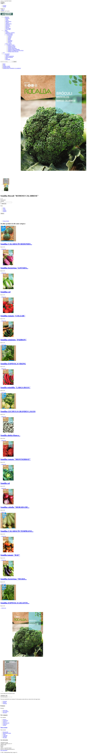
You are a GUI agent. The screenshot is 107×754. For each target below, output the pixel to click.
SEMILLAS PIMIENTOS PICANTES (15, 50)
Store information (3, 750)
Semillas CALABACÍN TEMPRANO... (16, 531)
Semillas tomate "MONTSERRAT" (15, 459)
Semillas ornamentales (12, 48)
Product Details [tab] (6, 221)
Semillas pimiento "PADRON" (13, 340)
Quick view (3, 249)
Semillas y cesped (9, 44)
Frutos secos (7, 25)
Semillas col (5, 292)
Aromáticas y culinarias (10, 32)
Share (4, 207)
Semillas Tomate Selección (13, 51)
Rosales (9, 38)
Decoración (7, 59)
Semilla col (5, 483)
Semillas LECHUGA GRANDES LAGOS (17, 411)
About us (5, 721)
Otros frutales (8, 28)
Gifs (4, 52)
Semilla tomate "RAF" (10, 555)
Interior (6, 31)
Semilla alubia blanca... (10, 435)
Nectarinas (7, 24)
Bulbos (9, 39)
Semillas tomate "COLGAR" (12, 316)
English (4, 6)
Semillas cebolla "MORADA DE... (14, 507)
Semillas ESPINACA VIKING (13, 363)
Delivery (4, 719)
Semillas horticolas (11, 47)
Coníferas (10, 36)
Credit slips (5, 735)
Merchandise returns (7, 733)
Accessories (6, 53)
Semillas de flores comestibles (14, 49)
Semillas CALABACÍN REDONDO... (16, 244)
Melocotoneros (8, 21)
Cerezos (7, 20)
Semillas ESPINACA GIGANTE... (14, 603)
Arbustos (9, 37)
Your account (3, 727)
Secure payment (6, 722)
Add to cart (3, 203)
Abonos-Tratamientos (9, 56)
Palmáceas (10, 41)
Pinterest (4, 211)
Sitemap (4, 725)
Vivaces (9, 42)
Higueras (7, 27)
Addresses (5, 736)
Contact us (5, 724)
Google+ (4, 210)
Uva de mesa (8, 29)
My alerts (5, 737)
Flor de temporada (9, 33)
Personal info (5, 732)
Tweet (4, 209)
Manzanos (7, 18)
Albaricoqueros (8, 23)
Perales (6, 19)
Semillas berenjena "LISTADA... (14, 268)
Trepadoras (10, 40)
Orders (4, 734)
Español (4, 5)
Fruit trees (6, 17)
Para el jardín (9, 34)
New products (5, 711)
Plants (5, 30)
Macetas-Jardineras (9, 57)
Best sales (5, 712)
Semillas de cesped (11, 46)
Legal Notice (5, 720)
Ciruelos (7, 22)
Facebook (5, 701)
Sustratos (7, 54)
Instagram (5, 703)
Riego (6, 58)
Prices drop (5, 710)
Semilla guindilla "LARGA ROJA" (15, 387)
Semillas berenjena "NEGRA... (13, 579)
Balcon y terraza (8, 43)
